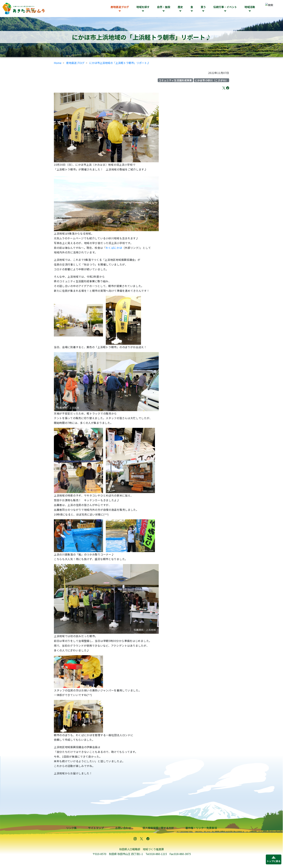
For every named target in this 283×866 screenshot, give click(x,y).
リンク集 (71, 828)
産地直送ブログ (120, 7)
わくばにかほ (114, 248)
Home (57, 63)
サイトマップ (96, 828)
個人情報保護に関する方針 (158, 828)
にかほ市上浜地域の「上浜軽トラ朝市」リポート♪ (119, 63)
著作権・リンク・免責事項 (201, 828)
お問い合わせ (123, 828)
